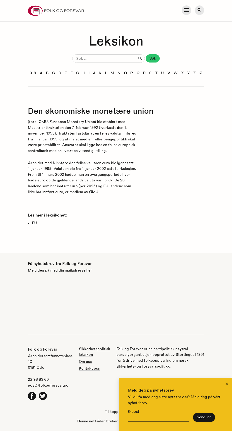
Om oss (85, 361)
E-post (133, 411)
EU (34, 223)
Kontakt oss (89, 368)
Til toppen (114, 411)
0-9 (33, 73)
